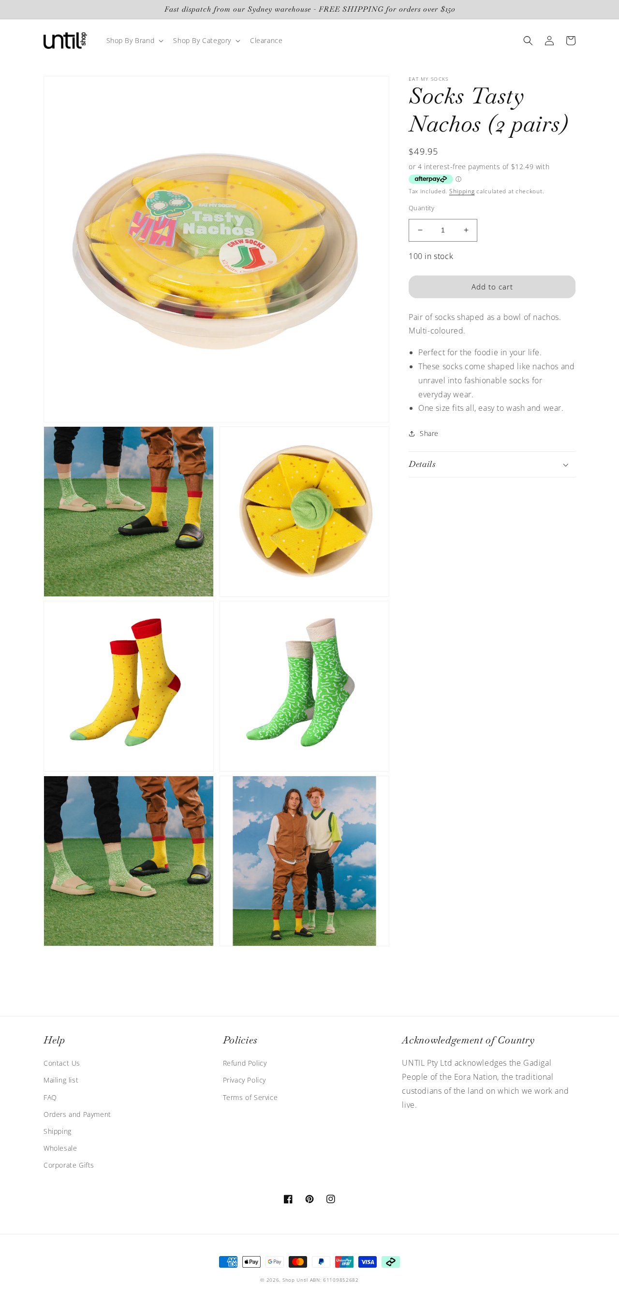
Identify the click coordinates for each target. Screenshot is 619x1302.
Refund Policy (245, 1063)
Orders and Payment (77, 1114)
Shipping (462, 191)
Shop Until (295, 1279)
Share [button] (429, 433)
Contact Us (62, 1063)
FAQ (50, 1097)
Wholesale (60, 1148)
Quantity (421, 207)
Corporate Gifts (69, 1165)
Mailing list (61, 1080)
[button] (134, 40)
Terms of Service (250, 1097)
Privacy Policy (244, 1080)
